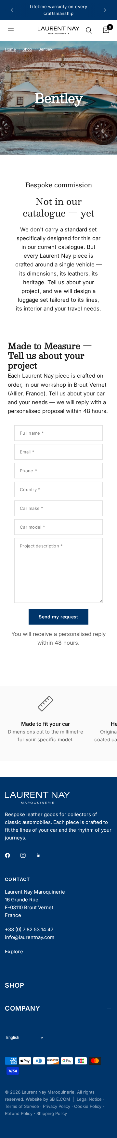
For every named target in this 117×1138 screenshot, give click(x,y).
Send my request (58, 616)
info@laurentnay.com (29, 937)
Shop (27, 49)
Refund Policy (18, 1113)
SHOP (14, 985)
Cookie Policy (87, 1106)
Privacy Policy (56, 1106)
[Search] (89, 30)
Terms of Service (22, 1106)
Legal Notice (89, 1099)
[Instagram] (27, 855)
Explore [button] (14, 951)
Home (10, 49)
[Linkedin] (43, 855)
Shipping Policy (51, 1113)
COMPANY (22, 1008)
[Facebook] (12, 855)
